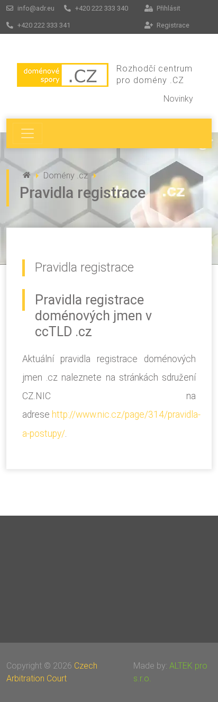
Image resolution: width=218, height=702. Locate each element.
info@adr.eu (35, 8)
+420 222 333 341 (43, 25)
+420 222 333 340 (101, 8)
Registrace (172, 25)
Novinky (178, 99)
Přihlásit (167, 8)
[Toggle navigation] (27, 133)
